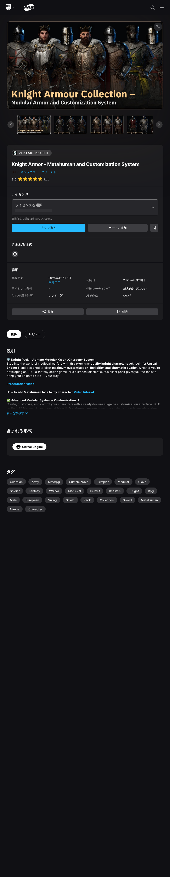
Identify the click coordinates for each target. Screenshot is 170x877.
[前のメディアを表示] (10, 124)
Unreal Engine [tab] (32, 447)
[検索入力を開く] (152, 7)
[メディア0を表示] (34, 124)
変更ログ (54, 282)
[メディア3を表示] (143, 124)
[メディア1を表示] (70, 124)
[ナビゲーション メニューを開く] (161, 7)
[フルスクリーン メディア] (158, 27)
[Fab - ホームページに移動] (29, 7)
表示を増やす (15, 413)
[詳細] (61, 295)
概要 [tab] (14, 334)
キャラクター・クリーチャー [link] (40, 172)
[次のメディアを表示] (159, 124)
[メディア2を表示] (107, 124)
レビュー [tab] (35, 334)
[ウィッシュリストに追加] (154, 228)
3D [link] (14, 172)
